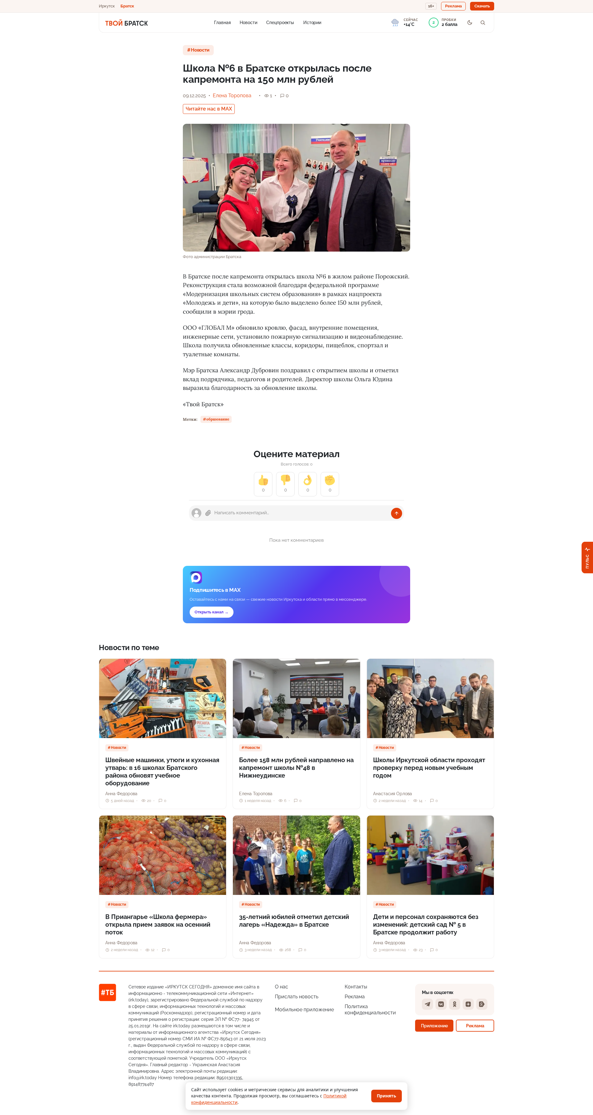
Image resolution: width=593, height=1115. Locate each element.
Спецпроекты (280, 22)
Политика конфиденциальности (370, 1010)
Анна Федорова (121, 793)
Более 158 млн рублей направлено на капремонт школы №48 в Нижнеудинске (296, 767)
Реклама (355, 997)
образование (217, 419)
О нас (281, 987)
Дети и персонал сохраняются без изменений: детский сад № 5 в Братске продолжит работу (425, 924)
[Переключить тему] (470, 22)
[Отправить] (396, 513)
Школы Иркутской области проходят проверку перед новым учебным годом (429, 767)
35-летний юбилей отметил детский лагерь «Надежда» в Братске (294, 920)
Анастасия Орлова (392, 793)
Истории (312, 22)
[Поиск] (483, 22)
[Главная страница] (126, 22)
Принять (386, 1096)
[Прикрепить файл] (208, 513)
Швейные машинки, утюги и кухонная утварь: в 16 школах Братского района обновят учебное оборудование (162, 771)
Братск (127, 6)
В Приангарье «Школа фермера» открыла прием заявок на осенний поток (157, 924)
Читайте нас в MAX (209, 109)
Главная (222, 22)
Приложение (434, 1025)
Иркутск (107, 6)
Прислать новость (296, 997)
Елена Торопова (232, 95)
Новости (248, 22)
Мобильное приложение (304, 1010)
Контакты (356, 987)
